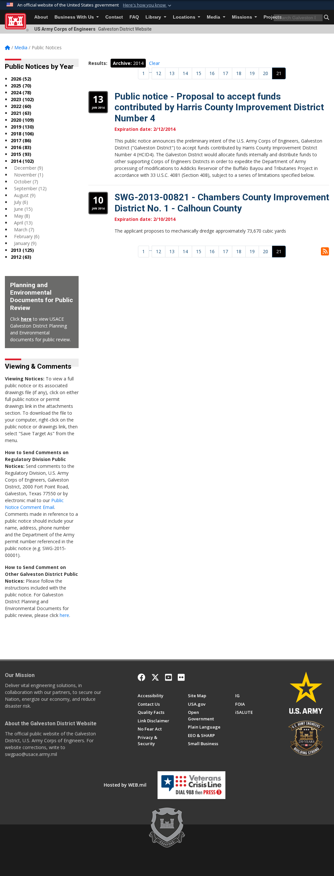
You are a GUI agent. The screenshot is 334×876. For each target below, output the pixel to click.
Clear (154, 63)
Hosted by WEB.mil (125, 785)
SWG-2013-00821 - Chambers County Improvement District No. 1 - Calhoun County (221, 203)
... (150, 71)
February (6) (26, 236)
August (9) (25, 195)
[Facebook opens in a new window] (141, 677)
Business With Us (74, 17)
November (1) (28, 175)
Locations (185, 17)
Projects (273, 17)
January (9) (25, 243)
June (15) (23, 209)
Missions (242, 17)
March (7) (24, 229)
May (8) (22, 216)
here (26, 319)
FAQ (134, 17)
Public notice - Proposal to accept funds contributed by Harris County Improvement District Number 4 (219, 107)
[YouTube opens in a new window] (168, 677)
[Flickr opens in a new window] (181, 677)
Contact (114, 17)
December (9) (28, 168)
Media (214, 17)
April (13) (23, 223)
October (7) (26, 181)
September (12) (30, 188)
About (41, 17)
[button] (148, 5)
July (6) (21, 202)
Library (153, 17)
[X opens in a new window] (155, 677)
